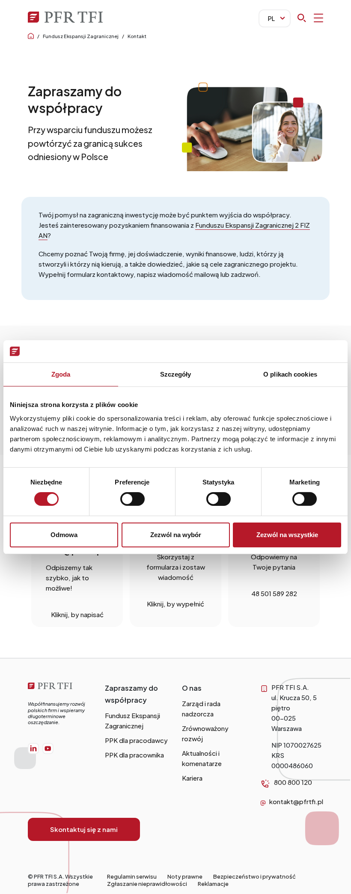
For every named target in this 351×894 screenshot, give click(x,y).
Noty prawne (184, 876)
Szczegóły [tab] (175, 374)
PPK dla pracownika (134, 755)
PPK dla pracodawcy (136, 740)
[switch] (132, 499)
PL (271, 18)
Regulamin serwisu (132, 876)
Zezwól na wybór (175, 534)
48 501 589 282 (274, 593)
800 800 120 (293, 782)
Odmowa (64, 534)
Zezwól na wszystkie (287, 534)
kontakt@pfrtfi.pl (296, 801)
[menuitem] (33, 748)
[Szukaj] (310, 18)
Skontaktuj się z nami (84, 829)
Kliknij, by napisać (77, 614)
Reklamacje (213, 883)
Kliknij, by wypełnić (175, 604)
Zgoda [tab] (61, 374)
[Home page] (31, 36)
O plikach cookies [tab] (290, 374)
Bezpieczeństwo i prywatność (254, 876)
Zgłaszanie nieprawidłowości (147, 883)
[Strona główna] (60, 687)
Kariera (192, 778)
